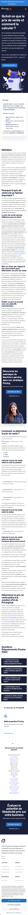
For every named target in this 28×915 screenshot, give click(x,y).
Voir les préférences (14, 909)
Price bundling (14, 779)
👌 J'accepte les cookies (14, 900)
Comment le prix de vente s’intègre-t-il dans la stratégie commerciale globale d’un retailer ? (13, 662)
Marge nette (14, 773)
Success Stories (18, 869)
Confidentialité (18, 912)
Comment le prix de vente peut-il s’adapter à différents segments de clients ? (13, 671)
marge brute (6, 484)
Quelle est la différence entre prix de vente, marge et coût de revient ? (12, 679)
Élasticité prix (14, 761)
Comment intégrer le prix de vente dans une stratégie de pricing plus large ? (13, 688)
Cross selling (14, 757)
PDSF (14, 777)
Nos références (18, 866)
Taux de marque (14, 789)
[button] (25, 2)
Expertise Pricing (5, 872)
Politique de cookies (10, 912)
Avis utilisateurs (18, 872)
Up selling (14, 791)
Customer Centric (6, 869)
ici (18, 57)
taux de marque (6, 475)
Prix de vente (14, 781)
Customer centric (14, 759)
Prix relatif (14, 785)
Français (4, 858)
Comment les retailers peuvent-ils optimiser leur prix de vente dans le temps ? (13, 697)
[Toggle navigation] (22, 9)
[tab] (14, 662)
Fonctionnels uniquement (14, 905)
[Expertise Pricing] (14, 724)
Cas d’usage (4, 880)
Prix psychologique (14, 783)
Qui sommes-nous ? (19, 880)
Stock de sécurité (14, 787)
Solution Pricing (5, 866)
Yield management (14, 793)
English (3, 856)
